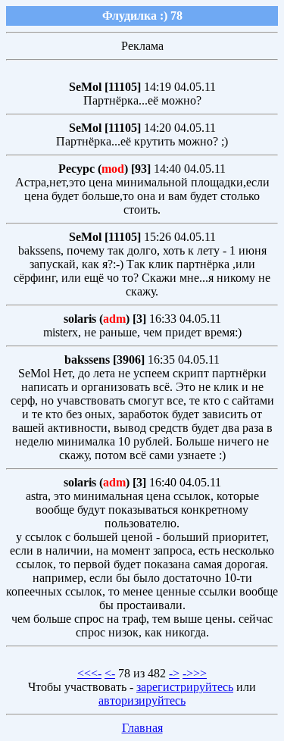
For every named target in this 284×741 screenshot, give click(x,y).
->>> (195, 673)
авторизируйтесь (142, 700)
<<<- (89, 673)
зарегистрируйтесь (184, 686)
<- (110, 673)
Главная (142, 727)
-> (174, 673)
